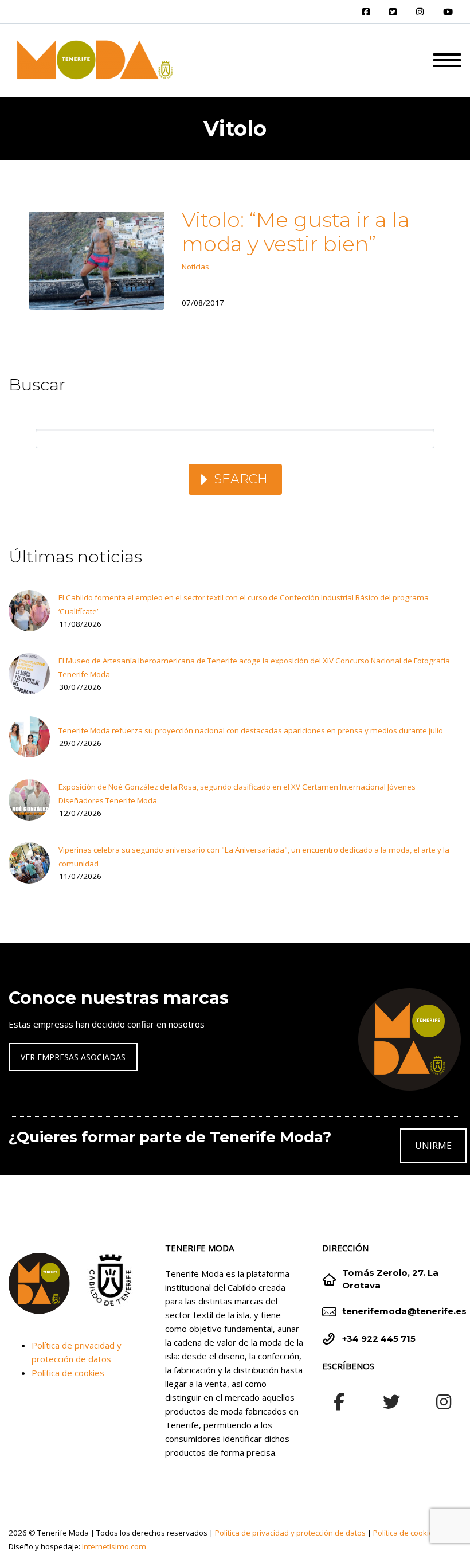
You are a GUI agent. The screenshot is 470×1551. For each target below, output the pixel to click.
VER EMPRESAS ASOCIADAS (73, 1057)
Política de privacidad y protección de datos (290, 1532)
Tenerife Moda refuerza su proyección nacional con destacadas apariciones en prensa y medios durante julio (250, 730)
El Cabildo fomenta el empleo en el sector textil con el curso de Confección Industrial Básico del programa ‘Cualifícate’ (243, 604)
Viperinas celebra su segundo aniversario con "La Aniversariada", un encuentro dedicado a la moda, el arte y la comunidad (253, 857)
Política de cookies (68, 1372)
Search (241, 479)
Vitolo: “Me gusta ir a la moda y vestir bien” (296, 231)
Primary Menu (447, 60)
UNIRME (433, 1145)
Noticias (195, 266)
